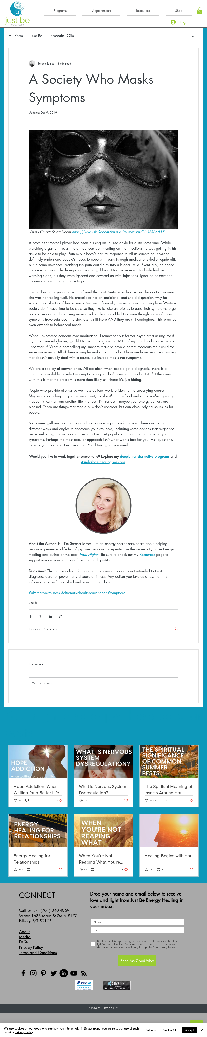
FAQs (24, 942)
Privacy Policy (31, 947)
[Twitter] (53, 973)
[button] (200, 10)
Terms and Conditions (38, 952)
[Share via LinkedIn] (50, 616)
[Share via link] (60, 616)
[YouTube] (74, 973)
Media (25, 936)
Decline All (169, 1030)
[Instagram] (33, 973)
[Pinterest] (43, 973)
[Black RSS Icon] (84, 973)
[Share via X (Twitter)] (40, 616)
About (24, 931)
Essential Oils (62, 35)
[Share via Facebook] (31, 616)
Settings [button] (151, 1030)
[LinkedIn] (63, 973)
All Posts (15, 35)
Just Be (36, 35)
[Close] (202, 1030)
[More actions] (175, 63)
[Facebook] (23, 973)
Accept (189, 1030)
